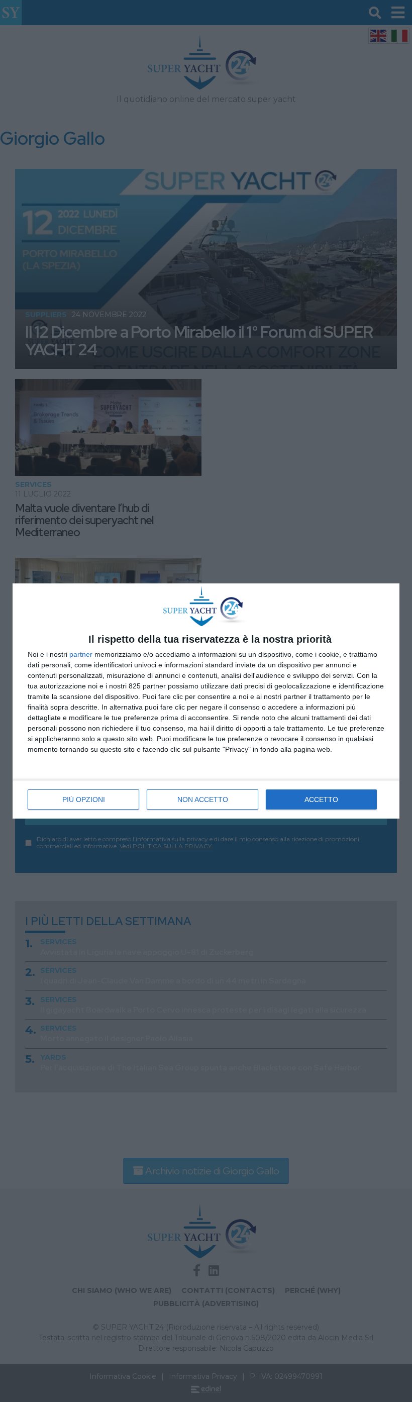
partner (80, 654)
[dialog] (206, 700)
